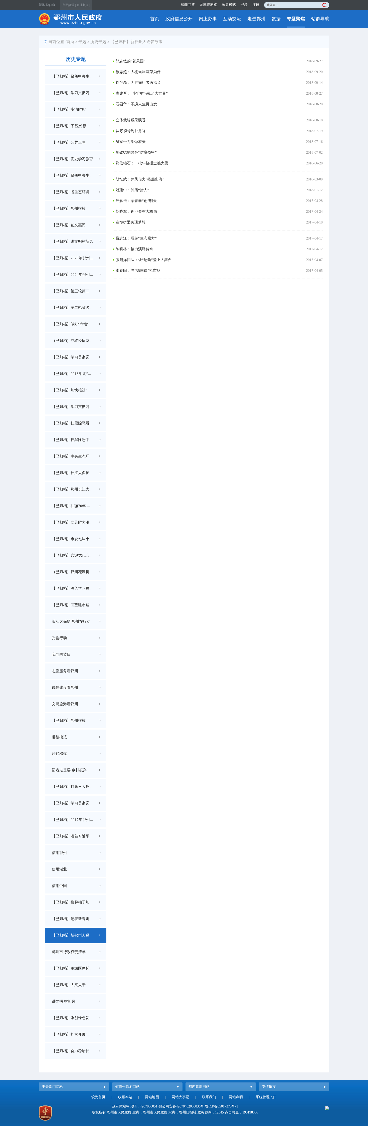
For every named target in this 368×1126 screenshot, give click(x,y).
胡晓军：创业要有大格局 (136, 211)
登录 (244, 5)
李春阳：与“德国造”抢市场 (138, 271)
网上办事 (208, 18)
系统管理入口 (266, 1097)
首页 (154, 18)
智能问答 (188, 5)
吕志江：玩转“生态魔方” (136, 238)
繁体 (42, 5)
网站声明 (236, 1097)
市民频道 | (69, 5)
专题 (82, 42)
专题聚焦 (296, 18)
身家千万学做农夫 (131, 142)
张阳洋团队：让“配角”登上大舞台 (144, 260)
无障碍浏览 (208, 5)
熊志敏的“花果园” (130, 61)
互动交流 (232, 18)
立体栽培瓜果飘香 (131, 120)
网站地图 (152, 1097)
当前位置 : (57, 42)
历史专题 (98, 42)
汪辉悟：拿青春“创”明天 (136, 201)
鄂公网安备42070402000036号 (181, 1106)
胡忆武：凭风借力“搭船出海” (140, 179)
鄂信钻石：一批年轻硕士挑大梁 (142, 163)
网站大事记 (180, 1097)
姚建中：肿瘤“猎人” (132, 190)
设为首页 (98, 1097)
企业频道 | (83, 5)
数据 (276, 18)
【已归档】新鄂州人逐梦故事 (136, 42)
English (50, 5)
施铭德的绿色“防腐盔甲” (136, 152)
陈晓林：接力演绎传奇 (134, 249)
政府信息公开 (179, 18)
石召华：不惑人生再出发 (136, 104)
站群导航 (320, 18)
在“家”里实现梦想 (130, 222)
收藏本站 (125, 1097)
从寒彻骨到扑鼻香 (131, 131)
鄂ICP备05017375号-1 (221, 1106)
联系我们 (209, 1097)
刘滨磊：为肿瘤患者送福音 (138, 83)
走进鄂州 (256, 18)
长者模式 (229, 5)
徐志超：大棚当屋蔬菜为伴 (138, 72)
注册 (255, 5)
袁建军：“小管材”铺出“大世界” (142, 93)
